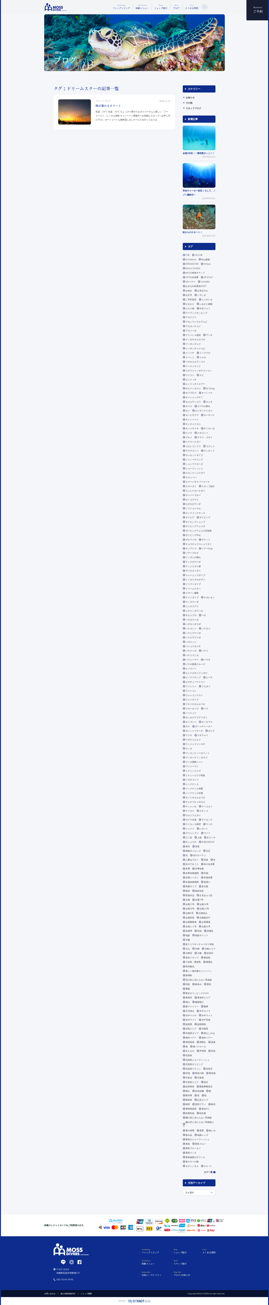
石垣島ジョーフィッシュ (198, 1060)
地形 (188, 935)
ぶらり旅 (190, 308)
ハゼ (204, 615)
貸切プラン (200, 1104)
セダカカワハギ (193, 504)
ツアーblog (207, 548)
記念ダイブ (202, 1099)
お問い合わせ (49, 1293)
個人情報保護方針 (68, 1293)
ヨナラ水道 (191, 819)
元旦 (208, 851)
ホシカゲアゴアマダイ (196, 717)
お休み (189, 290)
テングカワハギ (193, 561)
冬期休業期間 (192, 882)
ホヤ (188, 726)
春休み (198, 984)
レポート (203, 828)
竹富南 (200, 1077)
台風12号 (190, 904)
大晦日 (189, 953)
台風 (188, 899)
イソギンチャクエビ (195, 348)
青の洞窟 (190, 1130)
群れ (188, 1091)
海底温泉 (190, 1042)
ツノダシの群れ (193, 557)
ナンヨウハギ (192, 601)
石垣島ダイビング (194, 1064)
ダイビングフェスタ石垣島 (199, 530)
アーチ (209, 335)
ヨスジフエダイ (193, 815)
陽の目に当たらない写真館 (199, 1117)
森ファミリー (192, 1006)
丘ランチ (211, 837)
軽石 (213, 1104)
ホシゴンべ (191, 721)
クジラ (189, 433)
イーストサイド (193, 366)
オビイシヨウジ (193, 388)
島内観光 (190, 966)
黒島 (188, 1143)
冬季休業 (199, 868)
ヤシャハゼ (191, 806)
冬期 (206, 873)
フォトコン (191, 690)
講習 (188, 1104)
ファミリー (191, 686)
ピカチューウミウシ (195, 681)
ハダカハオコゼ (193, 624)
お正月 (189, 295)
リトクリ (190, 828)
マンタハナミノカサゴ (196, 757)
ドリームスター (193, 588)
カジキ (209, 401)
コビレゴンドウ (193, 446)
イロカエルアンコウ (195, 361)
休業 (197, 846)
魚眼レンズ (202, 1135)
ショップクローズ (194, 464)
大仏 (188, 948)
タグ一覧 (208, 1172)
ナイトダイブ (192, 597)
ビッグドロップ (193, 677)
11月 (188, 255)
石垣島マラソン (193, 1068)
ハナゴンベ (191, 628)
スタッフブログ (193, 108)
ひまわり (190, 304)
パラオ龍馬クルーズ (195, 664)
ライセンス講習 (193, 824)
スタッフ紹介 (208, 486)
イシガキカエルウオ (195, 339)
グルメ (189, 437)
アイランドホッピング (196, 312)
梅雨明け (199, 1002)
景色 (209, 984)
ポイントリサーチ (194, 730)
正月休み (190, 1011)
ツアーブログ (192, 553)
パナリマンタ (192, 655)
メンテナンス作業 (194, 793)
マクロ (189, 735)
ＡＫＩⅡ (207, 1166)
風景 (201, 1130)
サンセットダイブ (194, 455)
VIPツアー (191, 281)
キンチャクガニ (193, 424)
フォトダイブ (192, 699)
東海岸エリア (203, 997)
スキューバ (191, 477)
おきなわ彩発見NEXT (196, 286)
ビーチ (209, 677)
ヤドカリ (190, 810)
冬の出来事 (209, 864)
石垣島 (189, 1055)
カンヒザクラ (192, 415)
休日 (188, 846)
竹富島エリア (192, 1082)
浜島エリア (191, 1028)
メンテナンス (192, 784)
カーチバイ (209, 415)
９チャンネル (192, 1166)
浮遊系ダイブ (192, 1033)
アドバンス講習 (193, 335)
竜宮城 (212, 1073)
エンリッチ (191, 379)
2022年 (199, 255)
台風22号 (204, 908)
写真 (206, 859)
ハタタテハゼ (192, 619)
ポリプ (211, 730)
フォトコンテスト (194, 695)
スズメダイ (191, 486)
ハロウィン (191, 642)
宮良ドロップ (192, 957)
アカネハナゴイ (193, 326)
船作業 (189, 1095)
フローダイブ (192, 708)
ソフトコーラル (193, 508)
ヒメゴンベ (191, 668)
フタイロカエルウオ (195, 704)
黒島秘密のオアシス (195, 1157)
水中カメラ (204, 1011)
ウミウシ (190, 375)
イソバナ (190, 352)
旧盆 (188, 984)
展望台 (209, 962)
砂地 (188, 1073)
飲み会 (189, 1135)
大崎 (197, 948)
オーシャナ (207, 392)
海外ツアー (191, 1037)
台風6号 (189, 913)
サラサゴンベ (192, 450)
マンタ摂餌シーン (194, 762)
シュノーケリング (194, 459)
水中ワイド (191, 1019)
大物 (199, 953)
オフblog (210, 388)
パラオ (207, 659)
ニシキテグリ (192, 606)
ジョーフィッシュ (194, 468)
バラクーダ (191, 650)
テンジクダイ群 (193, 566)
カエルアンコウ (193, 401)
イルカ (202, 357)
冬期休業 (208, 877)
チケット (206, 539)
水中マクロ (191, 1015)
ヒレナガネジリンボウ (196, 673)
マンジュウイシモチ (195, 744)
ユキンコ (203, 810)
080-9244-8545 (64, 1279)
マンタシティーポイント (198, 753)
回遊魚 (210, 930)
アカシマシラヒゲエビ (196, 321)
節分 (206, 1082)
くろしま (201, 295)
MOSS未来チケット (195, 272)
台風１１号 (191, 926)
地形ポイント (201, 935)
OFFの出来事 (192, 277)
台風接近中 (204, 917)
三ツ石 (189, 837)
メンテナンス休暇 (194, 788)
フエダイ (206, 686)
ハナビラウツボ (193, 637)
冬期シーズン (192, 877)
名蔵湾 (189, 930)
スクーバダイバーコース (198, 481)
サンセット (209, 450)
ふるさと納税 (205, 304)
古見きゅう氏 (205, 895)
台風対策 (190, 917)
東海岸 (189, 997)
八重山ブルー (192, 859)
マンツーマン (192, 766)
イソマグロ (204, 352)
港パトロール (199, 1046)
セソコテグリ (192, 499)
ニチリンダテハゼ (194, 610)
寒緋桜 (207, 957)
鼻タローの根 (192, 1161)
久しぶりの (191, 842)
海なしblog (209, 1033)
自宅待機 (199, 1091)
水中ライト (207, 1015)
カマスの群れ (203, 406)
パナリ (205, 650)
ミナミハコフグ (193, 770)
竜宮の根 (199, 1073)
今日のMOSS (208, 842)
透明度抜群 (191, 1108)
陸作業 (202, 1113)
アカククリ (191, 317)
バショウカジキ (193, 646)
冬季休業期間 (192, 873)
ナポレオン (209, 597)
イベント (190, 357)
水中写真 (206, 1019)
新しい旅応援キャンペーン (199, 971)
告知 (199, 930)
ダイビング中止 (193, 535)
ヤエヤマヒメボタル (195, 802)
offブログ (208, 277)
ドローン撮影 (192, 593)
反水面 (205, 886)
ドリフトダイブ (193, 584)
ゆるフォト (204, 308)
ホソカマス (207, 721)
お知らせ (190, 97)
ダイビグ (190, 517)
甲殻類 (202, 1051)
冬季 (188, 868)
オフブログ (191, 392)
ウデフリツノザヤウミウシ (199, 370)
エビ (201, 375)
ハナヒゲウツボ (193, 633)
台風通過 (206, 922)
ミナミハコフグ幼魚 (195, 775)
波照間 (189, 1024)
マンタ (189, 748)
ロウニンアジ (192, 833)
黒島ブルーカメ (193, 1148)
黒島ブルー (200, 1143)
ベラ (206, 708)
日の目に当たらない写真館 (199, 979)
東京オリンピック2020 (197, 993)
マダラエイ (202, 735)
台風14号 (204, 904)
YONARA (205, 281)
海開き (202, 1042)
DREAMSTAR (192, 263)
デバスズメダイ (193, 570)
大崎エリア (210, 948)
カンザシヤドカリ (203, 410)
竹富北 (189, 1077)
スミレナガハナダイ (195, 490)
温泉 (213, 1042)
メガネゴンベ (192, 779)
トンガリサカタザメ (195, 579)
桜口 (188, 1002)
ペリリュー (191, 713)
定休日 (210, 953)
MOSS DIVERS (193, 268)
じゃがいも (207, 299)
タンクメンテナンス (195, 513)
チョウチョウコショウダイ (199, 544)
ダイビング (204, 517)
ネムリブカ (191, 615)
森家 (206, 1006)
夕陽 (188, 939)
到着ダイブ (191, 886)
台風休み (203, 913)
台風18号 (190, 908)
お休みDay (202, 290)
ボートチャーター (203, 726)
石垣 (213, 1051)
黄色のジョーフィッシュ (198, 1139)
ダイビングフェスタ (195, 526)
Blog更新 (205, 259)
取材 (188, 890)
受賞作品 (190, 895)
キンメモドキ (192, 428)
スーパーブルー (193, 495)
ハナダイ (206, 628)
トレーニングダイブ (195, 575)
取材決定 (199, 890)
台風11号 (199, 899)
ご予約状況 (191, 299)
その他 (189, 102)
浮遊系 (205, 1028)
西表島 (189, 1099)
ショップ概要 (86, 1293)
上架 (199, 837)
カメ (188, 410)
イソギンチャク (193, 344)
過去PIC (206, 1108)
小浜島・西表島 (193, 962)
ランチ (209, 824)
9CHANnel (191, 259)
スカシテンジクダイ (195, 472)
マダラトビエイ (193, 739)
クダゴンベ (202, 433)
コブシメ (210, 446)
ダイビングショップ (195, 521)
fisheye (207, 263)
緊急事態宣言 (205, 1086)
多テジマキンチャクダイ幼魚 (200, 944)
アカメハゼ (191, 330)
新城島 (189, 975)
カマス (189, 406)
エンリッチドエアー (195, 384)
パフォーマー (192, 659)
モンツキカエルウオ (195, 797)
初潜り (207, 882)
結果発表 (190, 1086)
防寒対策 (190, 1113)
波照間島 (201, 1024)
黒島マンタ (191, 1152)
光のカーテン (199, 855)
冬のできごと (192, 864)
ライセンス (207, 819)
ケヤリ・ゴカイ (204, 437)
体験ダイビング (193, 851)
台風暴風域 (191, 922)
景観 (188, 988)
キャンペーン (192, 419)
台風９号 (206, 926)
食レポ (212, 1130)
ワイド (207, 833)
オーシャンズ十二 (194, 397)
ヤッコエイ (207, 806)
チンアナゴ (191, 548)
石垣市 (209, 1068)
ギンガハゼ (209, 428)
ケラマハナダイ (193, 441)
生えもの (190, 1051)
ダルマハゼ (191, 539)
